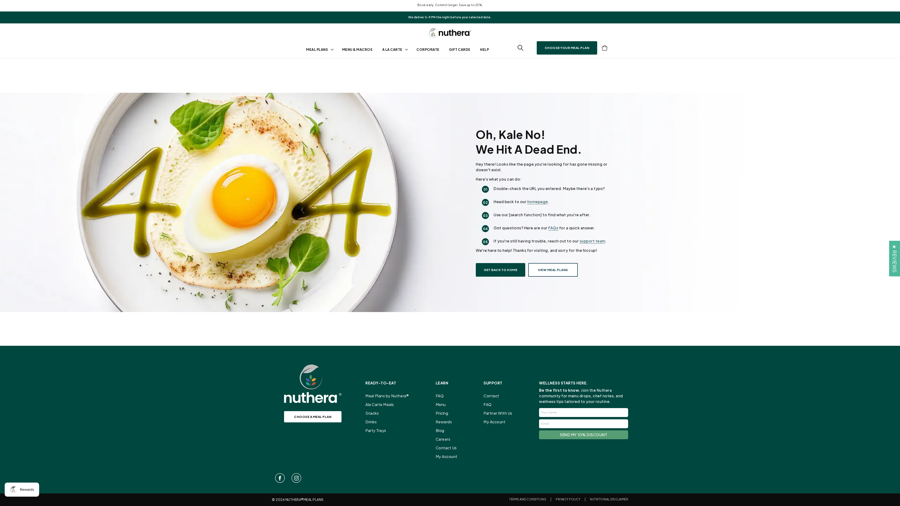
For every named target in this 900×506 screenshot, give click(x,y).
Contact (491, 395)
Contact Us (446, 447)
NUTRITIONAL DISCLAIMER (609, 499)
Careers (443, 439)
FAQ (440, 395)
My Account (447, 456)
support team (592, 240)
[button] (520, 48)
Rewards (444, 421)
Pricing (442, 413)
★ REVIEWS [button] (894, 259)
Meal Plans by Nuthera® (387, 395)
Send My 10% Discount (583, 434)
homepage (537, 201)
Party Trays (375, 430)
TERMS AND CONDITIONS (527, 499)
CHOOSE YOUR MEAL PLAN (567, 48)
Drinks (371, 421)
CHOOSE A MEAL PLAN (312, 417)
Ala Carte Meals (379, 404)
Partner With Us (498, 413)
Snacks (372, 413)
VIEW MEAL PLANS (553, 270)
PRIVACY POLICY (568, 499)
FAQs (553, 227)
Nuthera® (294, 499)
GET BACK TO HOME (500, 270)
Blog (440, 430)
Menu (441, 404)
